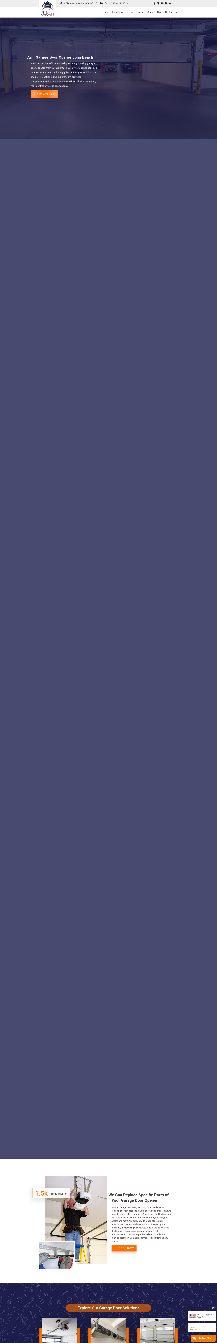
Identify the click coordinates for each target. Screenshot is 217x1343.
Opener (140, 12)
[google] (158, 3)
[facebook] (154, 3)
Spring (150, 12)
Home (106, 12)
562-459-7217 (46, 94)
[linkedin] (169, 3)
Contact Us (171, 12)
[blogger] (162, 3)
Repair (130, 12)
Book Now (125, 1248)
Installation (118, 12)
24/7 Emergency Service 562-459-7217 (79, 3)
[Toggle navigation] (174, 3)
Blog (159, 12)
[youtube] (166, 3)
